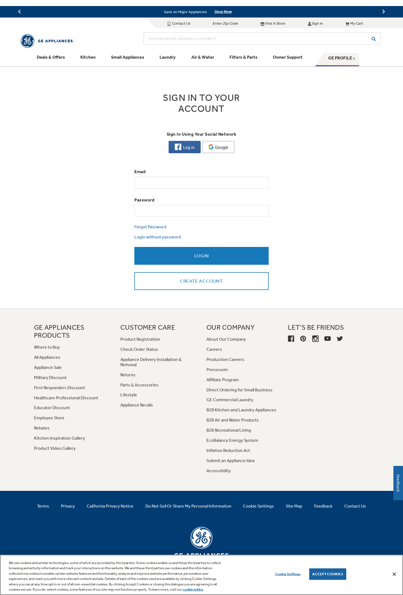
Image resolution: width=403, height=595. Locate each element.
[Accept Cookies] (394, 574)
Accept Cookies (327, 574)
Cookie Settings (287, 574)
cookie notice (193, 589)
